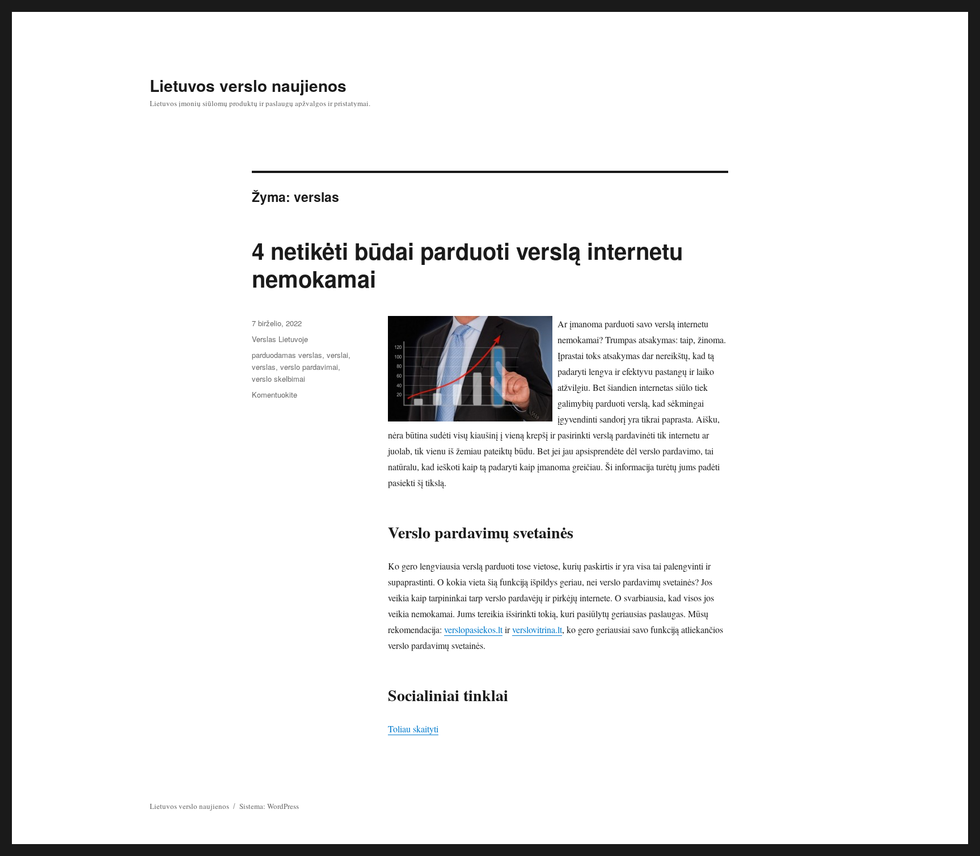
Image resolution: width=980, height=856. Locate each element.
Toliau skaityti (413, 729)
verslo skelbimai (278, 378)
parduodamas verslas (287, 354)
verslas (264, 366)
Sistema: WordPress (269, 806)
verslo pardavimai (309, 366)
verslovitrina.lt (537, 629)
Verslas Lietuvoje (280, 339)
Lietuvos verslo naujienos (248, 85)
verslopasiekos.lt (473, 629)
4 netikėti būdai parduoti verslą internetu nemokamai (467, 264)
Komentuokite (274, 394)
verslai (337, 354)
